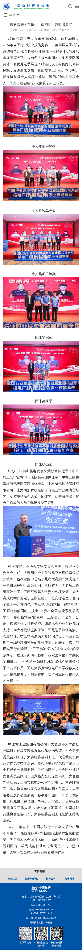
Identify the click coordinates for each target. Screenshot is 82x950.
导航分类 (14, 15)
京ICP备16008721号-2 (41, 913)
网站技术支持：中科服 (41, 922)
